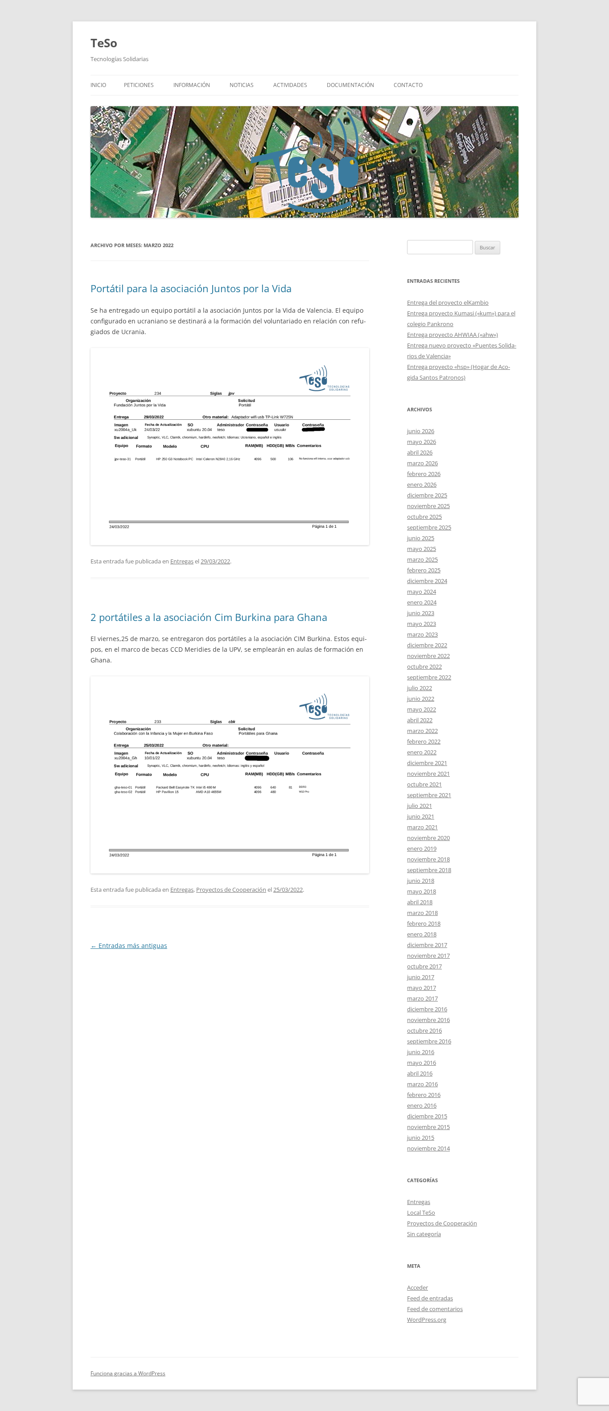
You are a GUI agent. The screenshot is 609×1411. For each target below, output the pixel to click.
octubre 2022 (424, 666)
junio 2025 (420, 538)
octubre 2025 (424, 517)
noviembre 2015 (428, 1127)
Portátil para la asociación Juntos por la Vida (191, 288)
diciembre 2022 (427, 645)
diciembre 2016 (427, 1009)
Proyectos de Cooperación (231, 889)
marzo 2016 (422, 1084)
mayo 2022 (421, 709)
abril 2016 (419, 1073)
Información (191, 85)
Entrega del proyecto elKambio (448, 302)
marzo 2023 (422, 634)
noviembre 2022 (428, 656)
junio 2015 (420, 1138)
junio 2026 (420, 431)
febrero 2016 (423, 1095)
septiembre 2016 (429, 1041)
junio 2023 (420, 613)
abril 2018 (419, 902)
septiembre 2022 (429, 677)
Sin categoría (424, 1234)
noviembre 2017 (428, 956)
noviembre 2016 (428, 1020)
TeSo (104, 43)
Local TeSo (421, 1212)
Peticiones (139, 85)
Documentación (350, 85)
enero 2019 (421, 848)
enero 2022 (421, 752)
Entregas (181, 561)
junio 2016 (420, 1052)
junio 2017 (420, 977)
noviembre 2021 (428, 774)
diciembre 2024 (427, 581)
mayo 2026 (421, 442)
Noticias (242, 85)
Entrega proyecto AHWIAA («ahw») (452, 335)
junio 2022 (420, 699)
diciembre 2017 (427, 945)
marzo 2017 (422, 998)
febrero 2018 (423, 923)
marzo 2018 (422, 913)
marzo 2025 (422, 559)
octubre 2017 (424, 966)
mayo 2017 (421, 988)
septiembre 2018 (429, 870)
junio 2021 (420, 816)
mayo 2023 (421, 624)
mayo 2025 (421, 549)
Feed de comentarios (435, 1309)
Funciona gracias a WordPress (128, 1373)
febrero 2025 (423, 570)
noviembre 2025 (428, 506)
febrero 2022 (423, 741)
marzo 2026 (422, 463)
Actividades (290, 85)
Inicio (98, 85)
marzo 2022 (422, 731)
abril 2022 (419, 720)
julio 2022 (419, 688)
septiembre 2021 (429, 795)
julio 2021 (419, 806)
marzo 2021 (422, 827)
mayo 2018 (421, 891)
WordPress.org (426, 1320)
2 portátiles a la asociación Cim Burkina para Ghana (209, 617)
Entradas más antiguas (129, 945)
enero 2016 (421, 1105)
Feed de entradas (430, 1298)
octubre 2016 (424, 1030)
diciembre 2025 (427, 495)
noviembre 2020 (428, 838)
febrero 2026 (423, 474)
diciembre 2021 (427, 763)
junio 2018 (420, 881)
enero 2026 (421, 484)
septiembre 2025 (429, 527)
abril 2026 (419, 452)
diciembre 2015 (427, 1116)
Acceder (417, 1287)
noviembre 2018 (428, 859)
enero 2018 (421, 934)
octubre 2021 (424, 784)
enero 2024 (421, 602)
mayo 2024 (421, 592)
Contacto (408, 85)
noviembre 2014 (428, 1148)
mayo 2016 (421, 1063)
